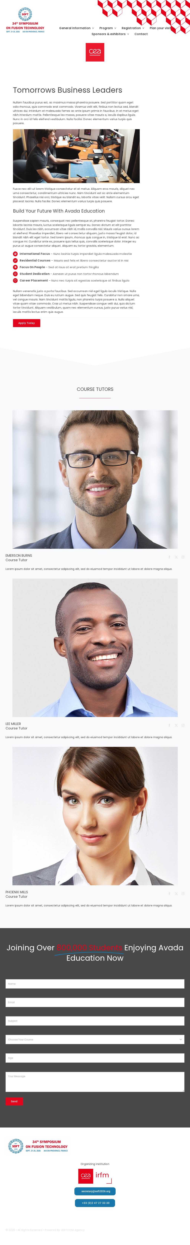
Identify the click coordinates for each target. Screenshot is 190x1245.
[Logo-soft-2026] (25, 8)
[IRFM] (95, 1170)
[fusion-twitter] (176, 557)
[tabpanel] (76, 206)
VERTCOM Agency (73, 1230)
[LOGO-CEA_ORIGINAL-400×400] (95, 44)
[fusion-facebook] (169, 557)
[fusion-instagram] (182, 557)
